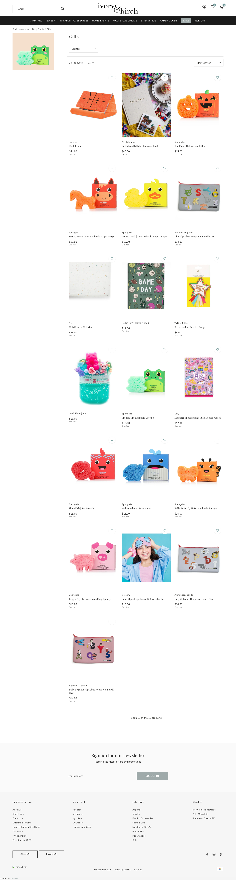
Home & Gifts (100, 20)
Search (62, 9)
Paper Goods (169, 20)
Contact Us (18, 818)
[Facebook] (207, 854)
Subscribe (152, 775)
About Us (17, 809)
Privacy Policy (19, 836)
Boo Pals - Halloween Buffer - (191, 146)
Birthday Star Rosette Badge (190, 327)
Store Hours (18, 814)
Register (77, 809)
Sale (186, 20)
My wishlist (78, 822)
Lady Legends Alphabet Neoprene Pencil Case (91, 691)
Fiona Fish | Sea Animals (81, 508)
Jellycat (199, 20)
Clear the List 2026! (22, 840)
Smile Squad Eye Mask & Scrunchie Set (143, 599)
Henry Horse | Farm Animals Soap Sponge (91, 236)
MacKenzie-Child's (125, 20)
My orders (78, 814)
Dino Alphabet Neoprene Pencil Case (194, 236)
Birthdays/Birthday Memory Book (140, 146)
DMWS (127, 869)
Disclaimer (18, 831)
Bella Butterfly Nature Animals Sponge (196, 508)
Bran (76, 48)
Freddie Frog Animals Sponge (138, 417)
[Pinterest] (221, 854)
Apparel (36, 20)
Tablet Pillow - (77, 146)
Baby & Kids (148, 20)
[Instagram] (214, 854)
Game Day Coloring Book (135, 322)
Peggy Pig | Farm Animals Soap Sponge (90, 599)
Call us (25, 854)
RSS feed (137, 869)
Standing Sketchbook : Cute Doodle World (198, 417)
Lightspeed (13, 878)
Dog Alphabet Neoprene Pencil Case (194, 599)
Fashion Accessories (74, 20)
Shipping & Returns (22, 822)
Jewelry (51, 20)
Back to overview (21, 29)
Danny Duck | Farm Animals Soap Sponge (144, 236)
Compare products (82, 827)
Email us (51, 854)
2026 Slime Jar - (77, 413)
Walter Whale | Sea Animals (137, 508)
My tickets (77, 818)
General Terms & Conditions (26, 827)
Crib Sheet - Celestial (80, 327)
